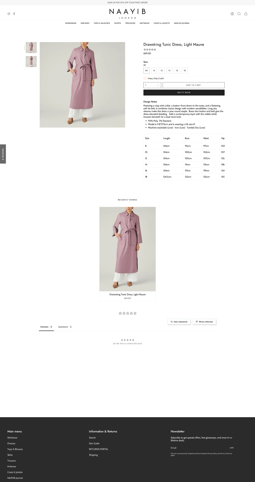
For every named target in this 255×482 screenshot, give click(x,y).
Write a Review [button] (206, 321)
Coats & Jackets (15, 472)
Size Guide (94, 443)
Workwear (12, 437)
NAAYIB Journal (15, 478)
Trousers (11, 460)
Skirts (10, 455)
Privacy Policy (212, 453)
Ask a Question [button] (180, 321)
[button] (239, 13)
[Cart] (245, 13)
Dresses (11, 443)
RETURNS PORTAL (98, 449)
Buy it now (184, 92)
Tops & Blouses (15, 449)
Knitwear (11, 466)
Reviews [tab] (44, 326)
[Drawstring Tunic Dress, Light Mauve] (127, 249)
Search (92, 437)
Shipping (93, 455)
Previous (40, 85)
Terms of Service (226, 453)
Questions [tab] (63, 326)
